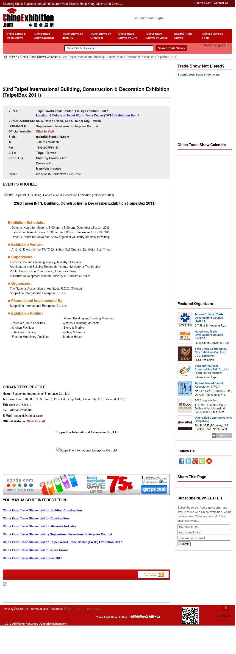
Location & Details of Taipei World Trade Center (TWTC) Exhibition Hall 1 (87, 115)
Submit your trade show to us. (199, 74)
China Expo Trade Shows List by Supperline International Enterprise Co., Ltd (57, 534)
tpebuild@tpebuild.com (52, 137)
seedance (223, 615)
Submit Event (202, 2)
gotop (225, 608)
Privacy (8, 608)
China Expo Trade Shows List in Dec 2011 (32, 558)
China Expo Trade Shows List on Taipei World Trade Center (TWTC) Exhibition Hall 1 (63, 542)
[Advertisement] (87, 71)
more (223, 435)
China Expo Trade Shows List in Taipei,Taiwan (36, 550)
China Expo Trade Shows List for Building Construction (42, 510)
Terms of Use (39, 608)
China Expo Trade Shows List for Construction (36, 518)
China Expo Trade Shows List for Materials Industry (39, 526)
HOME (13, 56)
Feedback (56, 608)
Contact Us (221, 2)
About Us (22, 608)
